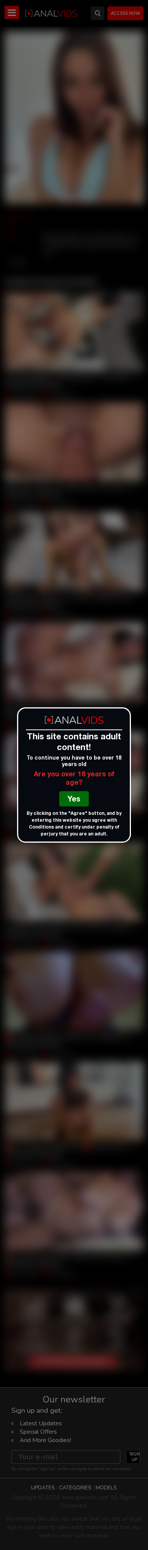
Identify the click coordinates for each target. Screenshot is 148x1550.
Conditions (41, 827)
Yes (74, 800)
